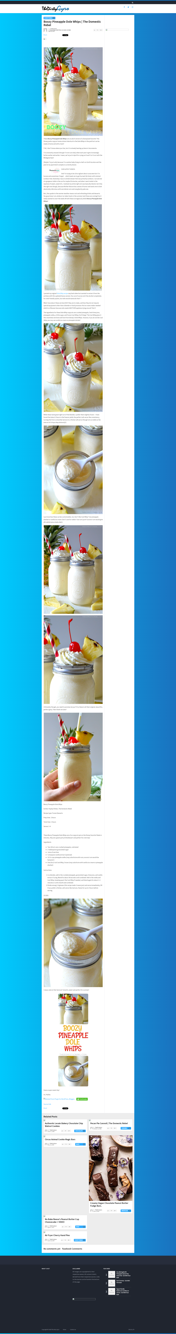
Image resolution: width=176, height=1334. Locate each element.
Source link (47, 1104)
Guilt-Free (58, 30)
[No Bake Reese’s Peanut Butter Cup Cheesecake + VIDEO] (44, 1216)
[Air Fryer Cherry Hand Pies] (44, 1232)
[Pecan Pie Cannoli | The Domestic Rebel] (90, 1120)
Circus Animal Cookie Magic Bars (60, 1139)
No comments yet (52, 1248)
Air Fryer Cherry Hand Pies (57, 1235)
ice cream (64, 30)
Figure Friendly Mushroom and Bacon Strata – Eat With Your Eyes (122, 1291)
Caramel (124, 1128)
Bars (77, 1144)
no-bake (69, 30)
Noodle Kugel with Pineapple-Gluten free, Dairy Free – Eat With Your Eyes (123, 1274)
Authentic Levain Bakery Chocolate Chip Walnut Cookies (64, 1124)
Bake (77, 1227)
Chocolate (79, 1131)
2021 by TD (131, 1329)
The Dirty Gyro (55, 1329)
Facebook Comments (72, 1248)
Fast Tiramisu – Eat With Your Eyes (123, 1281)
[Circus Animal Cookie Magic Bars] (44, 1136)
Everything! (48, 18)
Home (64, 1329)
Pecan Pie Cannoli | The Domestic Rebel (109, 1123)
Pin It (45, 35)
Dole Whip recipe (62, 293)
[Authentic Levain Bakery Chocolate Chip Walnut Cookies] (44, 1120)
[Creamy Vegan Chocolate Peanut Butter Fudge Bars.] (110, 1168)
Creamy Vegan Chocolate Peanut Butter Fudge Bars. (109, 1204)
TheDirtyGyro (53, 28)
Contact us (73, 1329)
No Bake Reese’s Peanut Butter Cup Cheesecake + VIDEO (62, 1220)
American (124, 1211)
